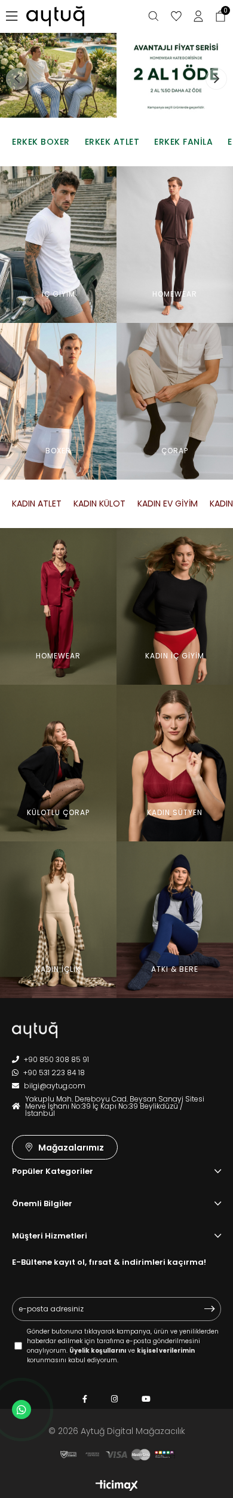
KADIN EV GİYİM (167, 503)
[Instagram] (114, 1399)
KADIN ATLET (37, 503)
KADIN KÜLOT (99, 503)
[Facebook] (84, 1399)
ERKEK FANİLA (183, 142)
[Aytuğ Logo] (71, 1030)
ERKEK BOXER (41, 142)
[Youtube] (146, 1399)
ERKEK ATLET (112, 142)
